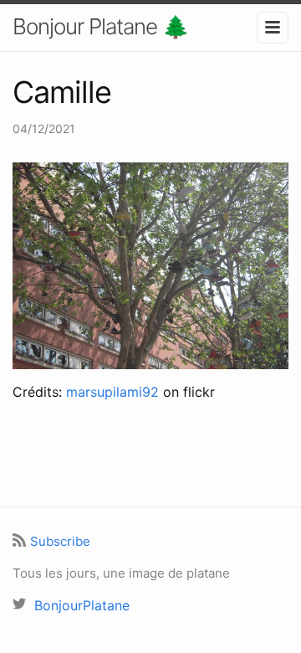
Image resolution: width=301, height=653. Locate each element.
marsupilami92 (112, 391)
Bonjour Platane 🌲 (100, 26)
